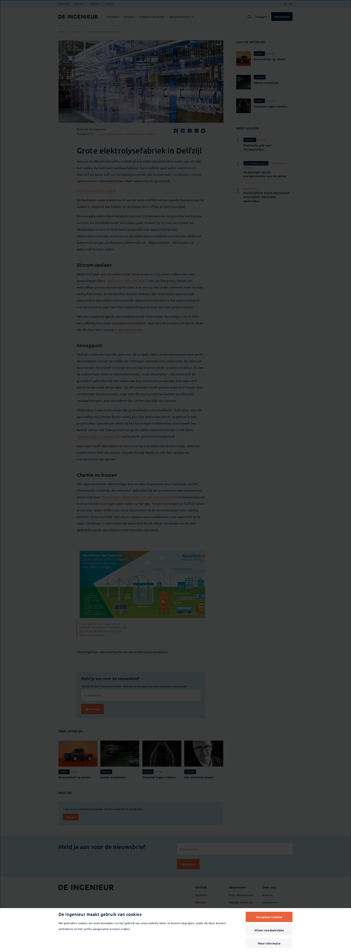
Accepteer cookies (269, 917)
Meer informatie (269, 943)
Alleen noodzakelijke (269, 930)
